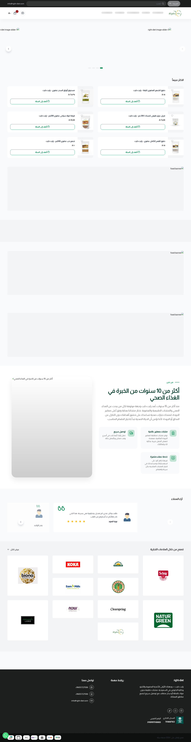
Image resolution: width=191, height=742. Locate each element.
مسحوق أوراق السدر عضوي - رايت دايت (59, 90)
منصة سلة (161, 737)
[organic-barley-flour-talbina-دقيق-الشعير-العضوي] (176, 96)
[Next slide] (8, 49)
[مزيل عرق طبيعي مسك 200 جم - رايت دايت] (176, 122)
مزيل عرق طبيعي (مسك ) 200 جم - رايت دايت (147, 116)
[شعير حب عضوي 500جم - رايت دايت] (85, 147)
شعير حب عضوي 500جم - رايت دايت (60, 141)
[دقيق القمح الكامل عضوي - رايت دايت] (176, 147)
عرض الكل (14, 549)
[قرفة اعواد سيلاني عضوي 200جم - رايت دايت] (85, 122)
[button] (101, 68)
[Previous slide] (182, 49)
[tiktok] (169, 710)
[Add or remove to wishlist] (172, 90)
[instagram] (181, 710)
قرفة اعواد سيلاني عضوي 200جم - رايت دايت (57, 116)
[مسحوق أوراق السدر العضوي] (85, 96)
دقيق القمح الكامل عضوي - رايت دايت (150, 141)
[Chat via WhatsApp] (6, 735)
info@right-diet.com (15, 4)
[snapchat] (175, 710)
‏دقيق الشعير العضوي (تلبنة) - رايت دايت (149, 90)
